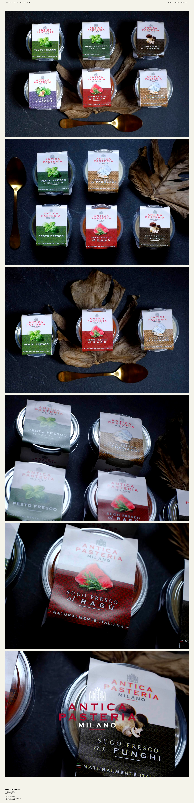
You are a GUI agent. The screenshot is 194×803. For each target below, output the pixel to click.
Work (170, 3)
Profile (176, 3)
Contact (184, 3)
